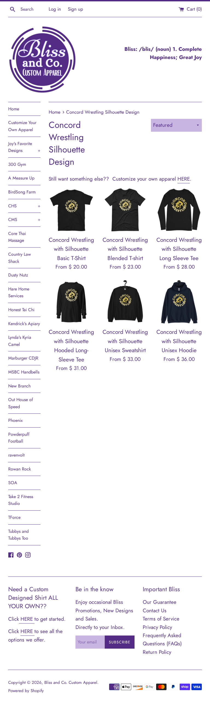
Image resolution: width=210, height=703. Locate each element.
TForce (14, 517)
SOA (12, 483)
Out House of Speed (20, 403)
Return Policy (157, 652)
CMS (24, 219)
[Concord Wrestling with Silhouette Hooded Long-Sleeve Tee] (71, 302)
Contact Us (155, 610)
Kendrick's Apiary (24, 323)
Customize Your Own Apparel (22, 126)
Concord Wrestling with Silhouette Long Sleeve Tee (179, 249)
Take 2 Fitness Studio (20, 500)
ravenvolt (16, 455)
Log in (55, 9)
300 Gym (17, 164)
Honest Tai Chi (21, 310)
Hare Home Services (18, 292)
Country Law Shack (19, 257)
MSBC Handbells (23, 372)
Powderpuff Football (19, 438)
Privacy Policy (157, 627)
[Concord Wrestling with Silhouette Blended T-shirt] (125, 210)
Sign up (75, 9)
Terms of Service (161, 618)
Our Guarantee (159, 602)
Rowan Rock (19, 469)
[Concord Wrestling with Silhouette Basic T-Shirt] (71, 210)
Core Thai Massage (17, 237)
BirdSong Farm (22, 192)
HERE (183, 179)
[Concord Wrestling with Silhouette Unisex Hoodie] (179, 302)
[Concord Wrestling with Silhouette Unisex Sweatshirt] (125, 302)
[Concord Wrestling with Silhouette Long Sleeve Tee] (179, 210)
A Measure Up (21, 178)
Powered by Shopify (26, 691)
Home (13, 109)
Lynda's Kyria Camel (19, 341)
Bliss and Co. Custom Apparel (70, 683)
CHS (24, 206)
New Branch (19, 386)
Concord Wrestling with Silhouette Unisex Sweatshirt (125, 341)
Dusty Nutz (18, 275)
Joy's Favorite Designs (24, 147)
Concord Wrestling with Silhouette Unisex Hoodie (179, 341)
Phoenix (15, 420)
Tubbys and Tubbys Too (18, 535)
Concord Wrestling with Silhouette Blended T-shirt (125, 249)
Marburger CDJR (23, 358)
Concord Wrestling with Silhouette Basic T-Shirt (71, 249)
